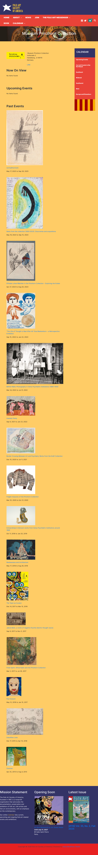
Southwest (79, 83)
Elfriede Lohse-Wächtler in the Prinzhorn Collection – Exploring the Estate (33, 283)
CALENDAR (18, 23)
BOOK (6, 23)
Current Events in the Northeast (83, 66)
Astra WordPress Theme (71, 847)
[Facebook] (82, 21)
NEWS (28, 17)
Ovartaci (10, 768)
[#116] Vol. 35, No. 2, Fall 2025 (82, 827)
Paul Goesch (11, 699)
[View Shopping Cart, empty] (90, 20)
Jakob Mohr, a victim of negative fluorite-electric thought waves (30, 628)
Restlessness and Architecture (17, 562)
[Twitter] (85, 21)
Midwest (79, 78)
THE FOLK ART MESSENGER (55, 17)
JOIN (37, 17)
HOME (6, 17)
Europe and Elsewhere (83, 94)
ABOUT (16, 17)
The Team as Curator (14, 603)
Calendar (11, 815)
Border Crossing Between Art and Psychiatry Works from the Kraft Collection (34, 456)
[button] (21, 17)
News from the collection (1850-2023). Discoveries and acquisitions (31, 231)
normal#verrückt (12, 168)
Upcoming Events (82, 60)
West (77, 89)
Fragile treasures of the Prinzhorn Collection (23, 497)
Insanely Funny (12, 418)
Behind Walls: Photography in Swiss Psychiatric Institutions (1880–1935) (32, 387)
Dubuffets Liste (12, 737)
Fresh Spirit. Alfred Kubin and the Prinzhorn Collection (26, 668)
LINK (28, 65)
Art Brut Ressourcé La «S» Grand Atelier (48, 827)
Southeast (79, 72)
